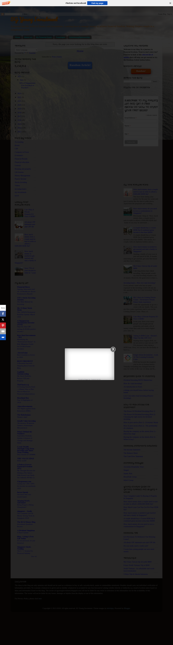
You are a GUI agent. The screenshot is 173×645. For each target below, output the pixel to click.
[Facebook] (3, 314)
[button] (86, 3)
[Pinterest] (3, 325)
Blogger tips (87, 379)
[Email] (3, 331)
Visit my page (97, 3)
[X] (3, 319)
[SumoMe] (3, 337)
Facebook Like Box (96, 379)
